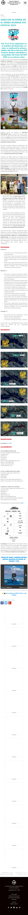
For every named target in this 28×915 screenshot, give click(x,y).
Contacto (14, 902)
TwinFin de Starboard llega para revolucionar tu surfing (21, 873)
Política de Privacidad (14, 896)
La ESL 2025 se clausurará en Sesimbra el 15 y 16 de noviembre (7, 873)
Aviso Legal (14, 894)
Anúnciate (14, 899)
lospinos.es (7, 494)
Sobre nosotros (14, 903)
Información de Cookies (14, 897)
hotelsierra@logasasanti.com (12, 460)
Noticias (2, 15)
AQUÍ (10, 443)
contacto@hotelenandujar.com (13, 479)
